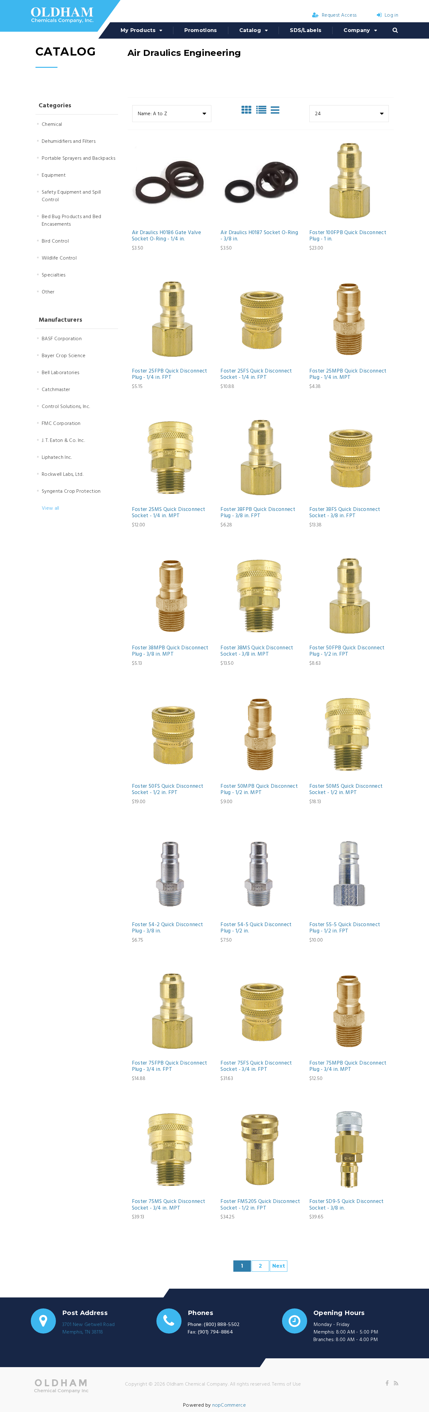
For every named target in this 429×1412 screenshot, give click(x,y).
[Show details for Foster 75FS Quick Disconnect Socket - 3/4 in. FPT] (260, 1011)
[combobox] (171, 113)
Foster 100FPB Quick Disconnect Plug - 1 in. (347, 236)
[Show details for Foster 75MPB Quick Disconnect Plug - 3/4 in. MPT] (349, 1011)
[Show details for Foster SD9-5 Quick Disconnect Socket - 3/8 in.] (349, 1149)
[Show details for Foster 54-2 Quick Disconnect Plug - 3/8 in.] (172, 872)
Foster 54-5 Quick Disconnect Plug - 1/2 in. (256, 928)
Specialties (54, 275)
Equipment (54, 175)
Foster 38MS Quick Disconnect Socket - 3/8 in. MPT (256, 651)
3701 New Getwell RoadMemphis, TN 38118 (88, 1328)
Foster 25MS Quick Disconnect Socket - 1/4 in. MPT (168, 513)
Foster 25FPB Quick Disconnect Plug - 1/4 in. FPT (169, 374)
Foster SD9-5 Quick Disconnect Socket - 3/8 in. (346, 1205)
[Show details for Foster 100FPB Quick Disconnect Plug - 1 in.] (349, 180)
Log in (391, 15)
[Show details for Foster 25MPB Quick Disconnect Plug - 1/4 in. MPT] (349, 319)
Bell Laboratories (60, 373)
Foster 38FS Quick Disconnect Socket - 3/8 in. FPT (344, 513)
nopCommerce (229, 1405)
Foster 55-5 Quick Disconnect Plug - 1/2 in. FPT (344, 928)
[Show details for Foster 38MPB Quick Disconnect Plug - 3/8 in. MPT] (172, 596)
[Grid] (248, 110)
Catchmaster (56, 390)
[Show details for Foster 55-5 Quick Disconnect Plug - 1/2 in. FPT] (349, 872)
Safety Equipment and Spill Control (71, 196)
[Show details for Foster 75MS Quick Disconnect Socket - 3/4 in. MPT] (172, 1149)
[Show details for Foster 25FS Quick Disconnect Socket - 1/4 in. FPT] (260, 319)
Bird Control (55, 241)
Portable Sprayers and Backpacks (78, 158)
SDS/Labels (305, 30)
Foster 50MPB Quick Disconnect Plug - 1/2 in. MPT (259, 789)
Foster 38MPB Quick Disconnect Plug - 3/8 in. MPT (170, 651)
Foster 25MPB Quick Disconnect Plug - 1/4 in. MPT (348, 374)
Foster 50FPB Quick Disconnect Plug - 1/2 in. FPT (347, 651)
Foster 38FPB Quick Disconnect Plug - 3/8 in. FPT (257, 513)
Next (278, 1266)
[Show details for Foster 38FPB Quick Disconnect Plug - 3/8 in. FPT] (260, 457)
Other (48, 292)
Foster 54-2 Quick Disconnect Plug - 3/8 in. (167, 928)
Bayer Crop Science (64, 356)
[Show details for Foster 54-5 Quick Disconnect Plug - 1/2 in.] (260, 872)
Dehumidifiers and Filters (68, 141)
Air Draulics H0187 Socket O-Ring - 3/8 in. (259, 236)
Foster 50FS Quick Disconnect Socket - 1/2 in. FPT (168, 789)
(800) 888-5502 (222, 1325)
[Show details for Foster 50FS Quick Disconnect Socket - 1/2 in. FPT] (172, 734)
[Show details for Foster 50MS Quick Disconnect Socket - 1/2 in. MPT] (349, 734)
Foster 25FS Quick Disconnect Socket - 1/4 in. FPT (256, 374)
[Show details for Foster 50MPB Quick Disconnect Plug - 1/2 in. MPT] (260, 734)
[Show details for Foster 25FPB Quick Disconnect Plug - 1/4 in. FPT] (172, 319)
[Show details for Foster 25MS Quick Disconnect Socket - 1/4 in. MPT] (172, 457)
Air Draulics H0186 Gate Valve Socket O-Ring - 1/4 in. (166, 236)
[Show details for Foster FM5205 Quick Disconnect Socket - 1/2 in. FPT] (260, 1149)
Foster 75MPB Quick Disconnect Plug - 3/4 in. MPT (348, 1066)
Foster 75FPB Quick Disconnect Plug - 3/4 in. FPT (169, 1066)
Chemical (52, 125)
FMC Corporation (61, 424)
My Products (138, 30)
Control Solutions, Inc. (66, 407)
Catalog (250, 30)
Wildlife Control (59, 258)
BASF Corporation (62, 339)
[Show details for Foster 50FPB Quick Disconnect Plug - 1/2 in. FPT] (349, 596)
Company (357, 30)
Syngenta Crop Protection (71, 491)
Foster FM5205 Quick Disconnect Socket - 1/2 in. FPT (260, 1205)
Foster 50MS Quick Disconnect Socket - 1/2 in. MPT (346, 789)
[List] (262, 110)
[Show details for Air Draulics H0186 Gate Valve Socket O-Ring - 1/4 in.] (172, 180)
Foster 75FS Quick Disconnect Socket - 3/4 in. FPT (256, 1066)
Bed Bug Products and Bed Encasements (71, 220)
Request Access (339, 15)
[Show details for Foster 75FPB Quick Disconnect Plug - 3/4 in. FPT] (172, 1011)
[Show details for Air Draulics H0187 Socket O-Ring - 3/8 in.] (260, 180)
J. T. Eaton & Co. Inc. (63, 441)
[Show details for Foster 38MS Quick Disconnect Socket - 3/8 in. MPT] (260, 596)
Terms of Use (286, 1384)
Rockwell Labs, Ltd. (62, 474)
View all (50, 508)
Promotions (200, 30)
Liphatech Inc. (57, 458)
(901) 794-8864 (215, 1332)
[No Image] (275, 110)
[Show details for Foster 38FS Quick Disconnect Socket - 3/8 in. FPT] (349, 457)
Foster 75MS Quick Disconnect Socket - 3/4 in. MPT (168, 1205)
